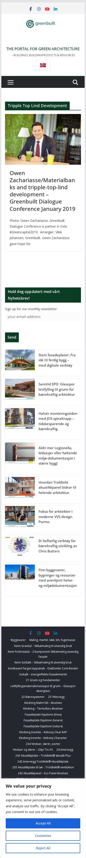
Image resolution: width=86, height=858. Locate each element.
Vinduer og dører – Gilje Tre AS (33, 750)
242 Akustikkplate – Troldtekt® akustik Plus (43, 756)
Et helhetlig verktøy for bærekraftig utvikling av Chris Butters (58, 545)
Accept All (43, 823)
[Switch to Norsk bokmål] (43, 65)
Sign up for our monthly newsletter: (31, 309)
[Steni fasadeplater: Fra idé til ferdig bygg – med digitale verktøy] (20, 363)
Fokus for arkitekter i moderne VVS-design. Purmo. (56, 516)
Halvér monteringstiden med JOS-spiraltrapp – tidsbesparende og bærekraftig (58, 421)
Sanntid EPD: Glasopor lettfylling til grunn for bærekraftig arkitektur (57, 389)
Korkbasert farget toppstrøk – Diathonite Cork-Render (43, 668)
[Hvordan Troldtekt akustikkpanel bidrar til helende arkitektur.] (20, 490)
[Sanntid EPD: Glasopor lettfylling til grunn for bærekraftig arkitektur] (20, 392)
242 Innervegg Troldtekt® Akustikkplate (43, 761)
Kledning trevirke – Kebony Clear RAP (43, 732)
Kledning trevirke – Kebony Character (43, 738)
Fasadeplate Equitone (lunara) (43, 720)
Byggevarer (18, 640)
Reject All (43, 848)
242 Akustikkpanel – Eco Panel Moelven (43, 773)
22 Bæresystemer (33, 697)
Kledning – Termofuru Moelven (43, 708)
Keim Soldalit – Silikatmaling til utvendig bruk (43, 662)
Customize (43, 835)
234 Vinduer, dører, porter (43, 744)
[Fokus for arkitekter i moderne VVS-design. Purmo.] (20, 519)
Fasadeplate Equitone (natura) (43, 726)
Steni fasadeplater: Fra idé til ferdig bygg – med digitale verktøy (57, 360)
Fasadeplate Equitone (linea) (43, 714)
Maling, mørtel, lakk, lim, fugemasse (52, 640)
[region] (43, 818)
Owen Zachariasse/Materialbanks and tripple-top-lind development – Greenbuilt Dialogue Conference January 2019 (42, 190)
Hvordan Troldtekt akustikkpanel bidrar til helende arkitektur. (57, 487)
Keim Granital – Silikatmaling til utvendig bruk (43, 646)
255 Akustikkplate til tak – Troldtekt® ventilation (43, 767)
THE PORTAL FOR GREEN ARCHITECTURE (43, 48)
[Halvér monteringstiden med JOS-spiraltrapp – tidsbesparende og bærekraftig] (20, 424)
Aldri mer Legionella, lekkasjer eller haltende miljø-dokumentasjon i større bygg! (58, 456)
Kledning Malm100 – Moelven (43, 703)
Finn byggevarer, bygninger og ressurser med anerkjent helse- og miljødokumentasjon (58, 578)
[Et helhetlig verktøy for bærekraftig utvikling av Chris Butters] (20, 548)
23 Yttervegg (56, 697)
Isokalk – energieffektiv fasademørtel (43, 674)
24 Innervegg (64, 750)
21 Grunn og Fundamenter (43, 680)
